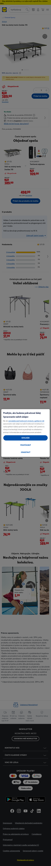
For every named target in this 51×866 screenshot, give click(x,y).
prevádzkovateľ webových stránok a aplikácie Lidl (26, 421)
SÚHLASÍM (25, 438)
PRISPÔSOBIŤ (25, 445)
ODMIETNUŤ (25, 452)
